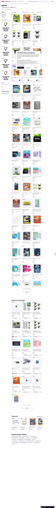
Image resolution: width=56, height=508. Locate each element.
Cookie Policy (18, 58)
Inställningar (36, 67)
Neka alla (28, 67)
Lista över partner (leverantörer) (21, 65)
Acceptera (20, 67)
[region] (28, 60)
